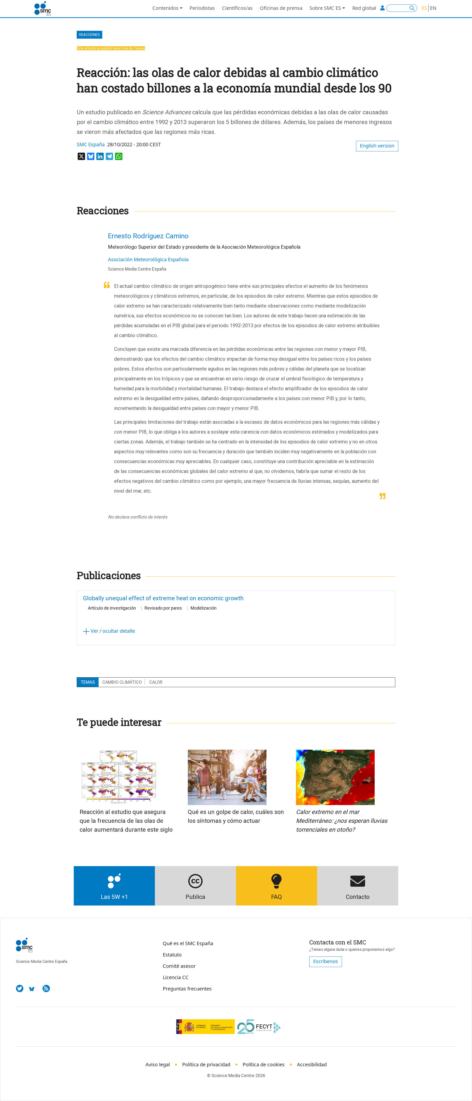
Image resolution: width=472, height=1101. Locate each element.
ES (424, 8)
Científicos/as (237, 8)
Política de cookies (264, 1064)
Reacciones (89, 35)
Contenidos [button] (165, 8)
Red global (364, 8)
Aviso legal (158, 1064)
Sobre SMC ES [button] (325, 8)
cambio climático (122, 682)
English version (377, 145)
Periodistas (202, 8)
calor (155, 682)
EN (433, 8)
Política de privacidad (206, 1064)
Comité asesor (179, 966)
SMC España (91, 144)
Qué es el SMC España (188, 943)
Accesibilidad (312, 1064)
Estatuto (172, 954)
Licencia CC (176, 977)
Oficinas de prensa (281, 8)
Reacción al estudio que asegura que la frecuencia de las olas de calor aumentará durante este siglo (126, 821)
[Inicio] (44, 8)
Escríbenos (325, 961)
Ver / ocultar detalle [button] (112, 631)
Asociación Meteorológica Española (148, 259)
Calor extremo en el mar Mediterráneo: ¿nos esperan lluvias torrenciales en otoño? (341, 821)
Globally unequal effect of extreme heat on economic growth (163, 598)
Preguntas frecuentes (187, 988)
